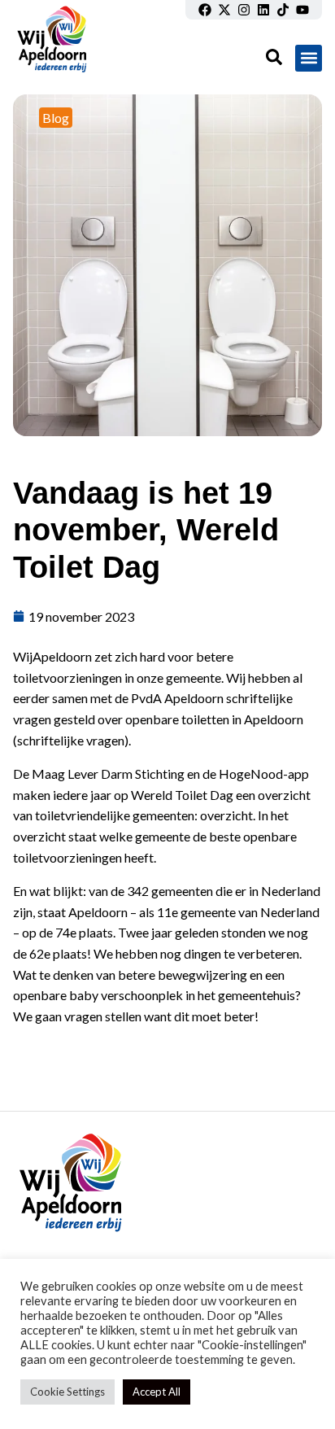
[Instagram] (243, 9)
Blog (55, 117)
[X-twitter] (224, 9)
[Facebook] (204, 9)
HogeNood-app (264, 773)
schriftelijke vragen (70, 740)
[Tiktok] (282, 9)
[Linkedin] (263, 9)
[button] (308, 58)
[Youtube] (302, 9)
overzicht (226, 815)
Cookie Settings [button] (67, 1391)
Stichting (160, 773)
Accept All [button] (157, 1391)
